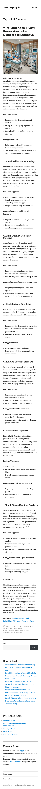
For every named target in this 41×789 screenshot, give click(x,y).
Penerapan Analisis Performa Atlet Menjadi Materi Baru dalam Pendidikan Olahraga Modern (20, 684)
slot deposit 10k (9, 729)
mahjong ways (9, 720)
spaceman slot (9, 726)
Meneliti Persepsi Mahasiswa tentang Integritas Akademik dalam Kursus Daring (20, 667)
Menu (34, 7)
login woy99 (8, 731)
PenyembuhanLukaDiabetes (12, 632)
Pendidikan (7, 779)
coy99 (22, 751)
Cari (4, 644)
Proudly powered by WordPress (24, 785)
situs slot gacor (15, 762)
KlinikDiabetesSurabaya (11, 630)
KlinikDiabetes (17, 628)
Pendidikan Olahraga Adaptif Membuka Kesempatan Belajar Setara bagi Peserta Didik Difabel (21, 676)
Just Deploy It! (12, 7)
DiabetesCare (7, 628)
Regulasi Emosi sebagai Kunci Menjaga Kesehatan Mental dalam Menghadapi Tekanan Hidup (20, 701)
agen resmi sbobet (10, 734)
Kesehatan (29, 626)
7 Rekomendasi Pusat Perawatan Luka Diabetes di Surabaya (19, 31)
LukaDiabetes (24, 630)
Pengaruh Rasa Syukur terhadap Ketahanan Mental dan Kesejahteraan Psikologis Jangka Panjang (20, 692)
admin (8, 626)
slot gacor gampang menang (14, 723)
